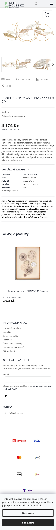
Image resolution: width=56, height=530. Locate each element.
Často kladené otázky (12, 343)
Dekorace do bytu (30, 174)
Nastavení (28, 512)
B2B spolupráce (10, 351)
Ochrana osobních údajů (13, 347)
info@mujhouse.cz (15, 413)
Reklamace (8, 339)
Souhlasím (28, 522)
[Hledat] (36, 4)
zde (40, 505)
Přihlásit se (7, 396)
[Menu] (52, 4)
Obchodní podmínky (12, 328)
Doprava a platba (10, 336)
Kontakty (7, 332)
